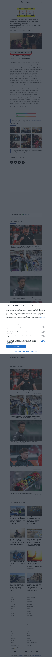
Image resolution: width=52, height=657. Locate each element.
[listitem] (26, 324)
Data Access (26, 351)
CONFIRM (16, 346)
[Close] (49, 306)
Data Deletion (18, 351)
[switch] (43, 327)
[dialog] (26, 328)
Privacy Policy (34, 351)
